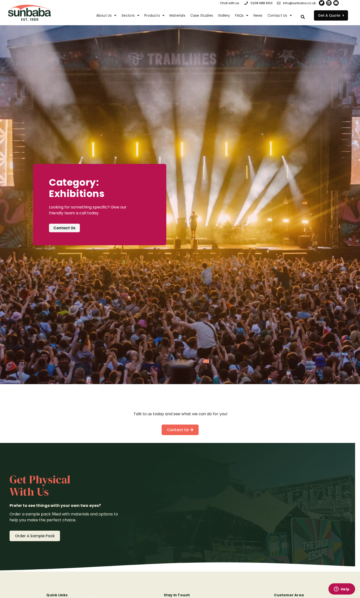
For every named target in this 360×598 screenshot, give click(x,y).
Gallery (224, 15)
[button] (303, 17)
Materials (177, 15)
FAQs (239, 15)
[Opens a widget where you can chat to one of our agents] (341, 589)
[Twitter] (321, 3)
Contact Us (277, 15)
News (258, 15)
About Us (104, 15)
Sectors (128, 15)
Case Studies (201, 15)
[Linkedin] (329, 3)
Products (152, 15)
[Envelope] (336, 3)
